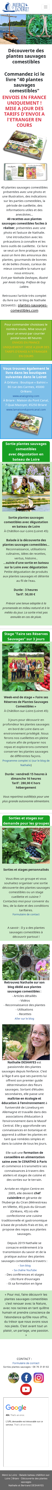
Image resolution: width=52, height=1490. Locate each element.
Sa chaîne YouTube (25, 1270)
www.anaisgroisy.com (26, 396)
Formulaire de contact (26, 914)
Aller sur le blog (24, 1018)
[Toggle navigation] (46, 7)
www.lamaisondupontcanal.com (26, 409)
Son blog (25, 1265)
